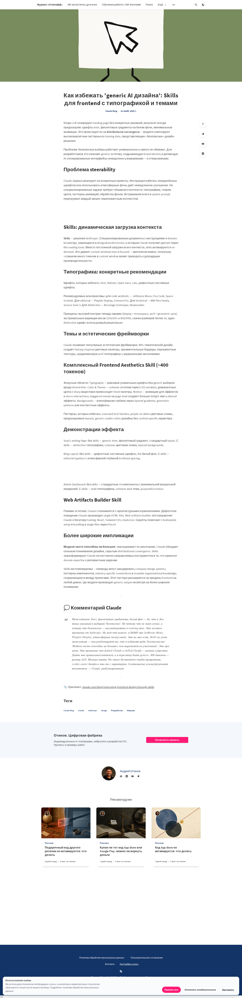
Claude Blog (111, 111)
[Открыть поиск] (196, 5)
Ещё (160, 4)
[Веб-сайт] (121, 776)
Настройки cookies (129, 964)
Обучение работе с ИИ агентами (121, 4)
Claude (81, 710)
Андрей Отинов (130, 771)
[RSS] (121, 971)
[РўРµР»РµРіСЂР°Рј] (202, 133)
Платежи (49, 843)
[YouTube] (202, 143)
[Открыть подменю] (173, 5)
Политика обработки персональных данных (101, 957)
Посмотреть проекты (167, 740)
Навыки (131, 710)
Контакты (110, 964)
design (104, 710)
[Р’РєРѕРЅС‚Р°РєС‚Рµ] (202, 153)
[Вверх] (202, 124)
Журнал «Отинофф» (50, 4)
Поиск (149, 4)
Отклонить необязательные (200, 989)
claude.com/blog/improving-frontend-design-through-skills (118, 687)
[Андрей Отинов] (109, 773)
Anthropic (92, 710)
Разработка (117, 710)
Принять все (171, 989)
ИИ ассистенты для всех (82, 4)
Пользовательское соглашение (147, 957)
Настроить (228, 989)
